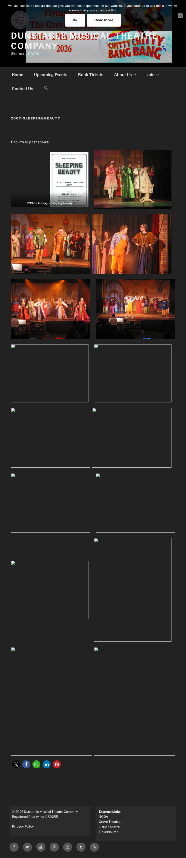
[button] (46, 88)
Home (17, 74)
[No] (180, 15)
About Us (123, 74)
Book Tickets (90, 74)
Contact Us (22, 88)
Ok (75, 20)
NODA (103, 816)
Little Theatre (109, 827)
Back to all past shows (30, 142)
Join (150, 74)
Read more (103, 20)
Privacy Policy (23, 826)
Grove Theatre (109, 821)
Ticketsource (108, 832)
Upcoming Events (50, 74)
